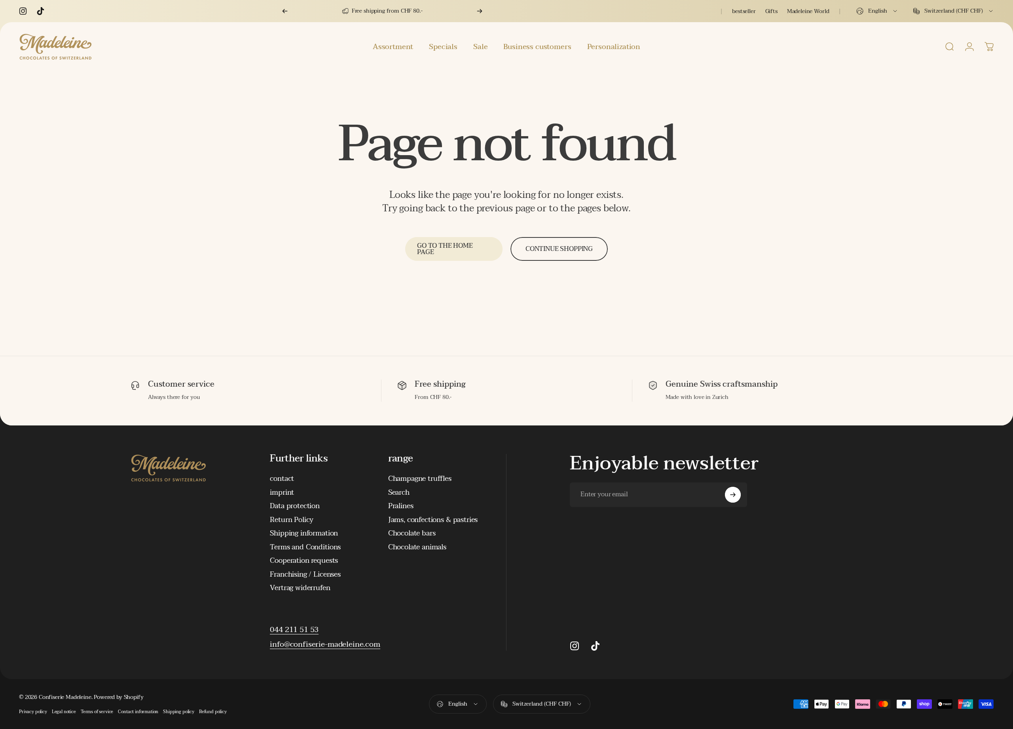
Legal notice (64, 712)
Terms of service (97, 712)
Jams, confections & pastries (433, 520)
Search (399, 492)
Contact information (138, 712)
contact (282, 479)
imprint (282, 492)
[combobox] (877, 11)
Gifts (771, 11)
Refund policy (213, 712)
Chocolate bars (412, 533)
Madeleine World (808, 11)
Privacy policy (33, 712)
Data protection (295, 506)
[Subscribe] (733, 495)
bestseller (743, 11)
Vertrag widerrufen (300, 588)
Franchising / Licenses (305, 574)
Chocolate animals (417, 547)
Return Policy (291, 520)
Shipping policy (178, 712)
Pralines (401, 506)
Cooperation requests (304, 561)
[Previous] (285, 11)
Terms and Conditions (305, 547)
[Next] (479, 11)
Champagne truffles (419, 479)
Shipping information (304, 533)
